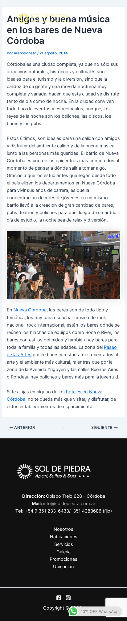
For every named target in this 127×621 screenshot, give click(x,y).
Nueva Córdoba (30, 310)
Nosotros (63, 529)
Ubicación (63, 566)
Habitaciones (63, 536)
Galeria (63, 552)
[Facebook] (59, 598)
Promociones (63, 559)
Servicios (63, 544)
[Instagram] (68, 598)
